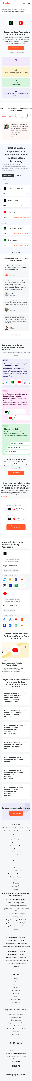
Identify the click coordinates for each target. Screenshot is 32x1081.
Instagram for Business (15, 874)
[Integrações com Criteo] (22, 619)
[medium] (21, 1043)
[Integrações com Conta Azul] (4, 579)
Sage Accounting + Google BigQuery (16, 923)
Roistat (15, 855)
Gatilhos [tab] (19, 175)
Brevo (15, 858)
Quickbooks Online (15, 846)
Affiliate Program (16, 999)
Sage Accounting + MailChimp (16, 926)
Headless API (16, 1034)
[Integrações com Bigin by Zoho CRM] (16, 585)
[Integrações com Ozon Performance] (10, 625)
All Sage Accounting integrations (16, 900)
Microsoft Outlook (15, 871)
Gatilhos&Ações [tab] (7, 175)
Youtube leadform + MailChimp (16, 963)
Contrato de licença (16, 1048)
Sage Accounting (22, 9)
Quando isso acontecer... (13, 505)
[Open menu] (28, 3)
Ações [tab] (5, 179)
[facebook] (10, 1043)
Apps (15, 9)
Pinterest (15, 861)
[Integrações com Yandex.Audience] (22, 625)
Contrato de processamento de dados (16, 1053)
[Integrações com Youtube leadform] (16, 619)
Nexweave (15, 843)
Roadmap (16, 993)
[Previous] (14, 334)
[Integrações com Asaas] (10, 585)
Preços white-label (16, 1017)
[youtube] (17, 1043)
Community (16, 996)
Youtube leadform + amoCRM (16, 954)
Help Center (16, 985)
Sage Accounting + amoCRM (16, 917)
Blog (16, 982)
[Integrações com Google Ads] (10, 619)
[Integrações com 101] (10, 579)
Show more (16, 929)
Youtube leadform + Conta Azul (16, 957)
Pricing (16, 979)
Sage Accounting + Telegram (16, 914)
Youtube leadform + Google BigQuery (16, 960)
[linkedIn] (14, 1043)
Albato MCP (16, 1031)
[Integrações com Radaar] (16, 625)
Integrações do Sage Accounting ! (21, 193)
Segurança (16, 1058)
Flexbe (15, 849)
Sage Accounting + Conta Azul (16, 920)
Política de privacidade (16, 1050)
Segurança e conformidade (16, 1023)
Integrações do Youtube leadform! (21, 217)
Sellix (15, 868)
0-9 (3, 827)
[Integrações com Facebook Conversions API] (4, 619)
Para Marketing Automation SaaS (16, 1029)
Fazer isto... (9, 515)
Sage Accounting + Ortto (16, 903)
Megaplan (15, 883)
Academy (16, 988)
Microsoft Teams (15, 877)
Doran (15, 864)
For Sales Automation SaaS (16, 1026)
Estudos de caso (16, 1020)
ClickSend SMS (15, 886)
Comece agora (16, 813)
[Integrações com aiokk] (4, 585)
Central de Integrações (7, 9)
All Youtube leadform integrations (16, 937)
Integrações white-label (16, 1014)
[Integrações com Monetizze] (4, 625)
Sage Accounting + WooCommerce (16, 906)
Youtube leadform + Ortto (16, 940)
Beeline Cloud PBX (15, 852)
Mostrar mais (16, 252)
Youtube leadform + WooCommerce (16, 943)
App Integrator (16, 990)
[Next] (18, 334)
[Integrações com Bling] (22, 585)
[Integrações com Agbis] (22, 579)
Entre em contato (16, 1061)
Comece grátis (16, 48)
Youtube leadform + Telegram (16, 951)
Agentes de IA (16, 1002)
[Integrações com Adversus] (16, 579)
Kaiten (15, 880)
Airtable (15, 889)
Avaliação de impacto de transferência (16, 1056)
